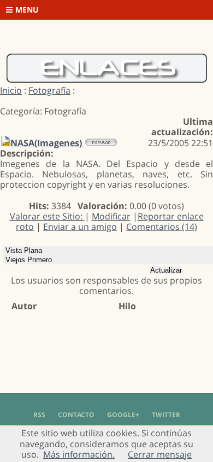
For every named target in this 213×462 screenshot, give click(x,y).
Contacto (76, 414)
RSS (39, 414)
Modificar (111, 216)
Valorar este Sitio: (47, 216)
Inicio (11, 90)
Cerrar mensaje (160, 454)
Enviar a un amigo (80, 227)
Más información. (79, 454)
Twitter (166, 414)
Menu (27, 9)
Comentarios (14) (161, 227)
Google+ (123, 414)
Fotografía (49, 90)
